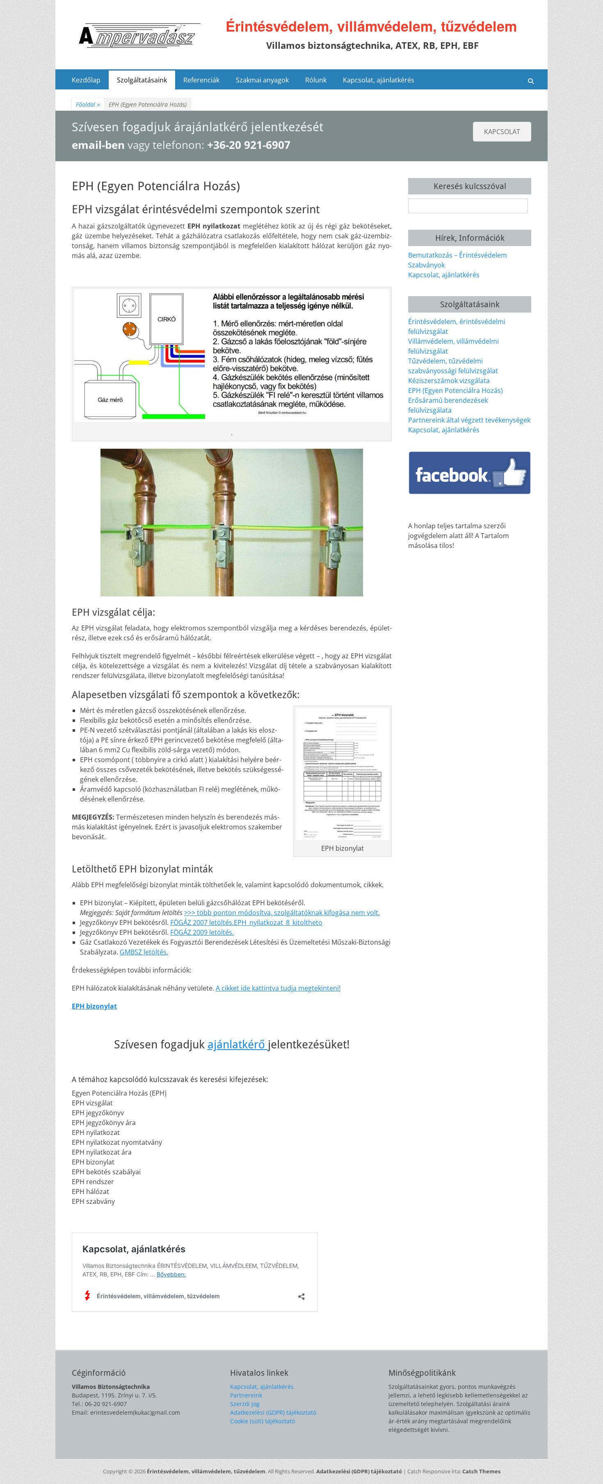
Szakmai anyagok (262, 79)
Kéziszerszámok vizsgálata (449, 380)
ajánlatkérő (238, 1044)
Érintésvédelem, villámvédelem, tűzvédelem (371, 26)
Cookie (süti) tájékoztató (262, 1421)
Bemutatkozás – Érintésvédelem (457, 255)
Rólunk (316, 79)
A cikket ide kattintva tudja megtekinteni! (278, 988)
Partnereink (246, 1395)
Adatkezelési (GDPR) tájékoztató (273, 1412)
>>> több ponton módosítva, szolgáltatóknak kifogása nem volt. (282, 912)
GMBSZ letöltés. (144, 952)
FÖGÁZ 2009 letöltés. (202, 932)
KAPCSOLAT (502, 131)
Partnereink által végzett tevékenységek (469, 420)
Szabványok (426, 264)
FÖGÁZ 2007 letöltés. (202, 922)
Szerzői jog (245, 1404)
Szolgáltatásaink (142, 79)
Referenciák (201, 79)
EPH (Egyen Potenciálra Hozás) (455, 390)
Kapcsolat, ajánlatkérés (378, 79)
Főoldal (88, 104)
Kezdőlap (86, 79)
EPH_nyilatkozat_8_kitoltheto (278, 922)
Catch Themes (481, 1471)
